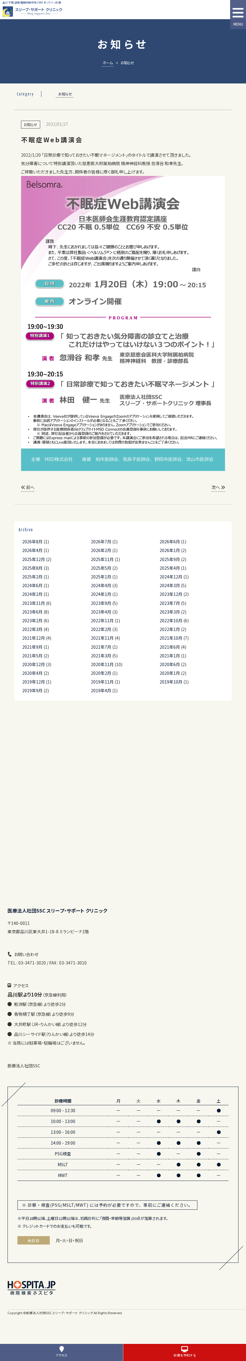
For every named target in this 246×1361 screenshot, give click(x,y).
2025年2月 (32, 577)
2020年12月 (33, 664)
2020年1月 (170, 673)
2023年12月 (171, 594)
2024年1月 (101, 594)
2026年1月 (170, 550)
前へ (29, 487)
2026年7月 (101, 542)
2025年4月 (170, 568)
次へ (216, 487)
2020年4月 (32, 673)
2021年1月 (170, 656)
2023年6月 (32, 612)
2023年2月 (32, 620)
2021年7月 (101, 647)
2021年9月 (32, 647)
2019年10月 (171, 682)
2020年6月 (170, 664)
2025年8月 (32, 568)
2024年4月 (101, 585)
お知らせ (65, 93)
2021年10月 (171, 638)
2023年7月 (170, 603)
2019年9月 (32, 690)
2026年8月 (32, 542)
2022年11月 (102, 620)
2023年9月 (101, 603)
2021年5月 (32, 656)
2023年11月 (33, 603)
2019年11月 (102, 682)
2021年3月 (101, 656)
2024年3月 (170, 585)
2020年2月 (101, 673)
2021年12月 (33, 638)
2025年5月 (101, 568)
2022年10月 (171, 620)
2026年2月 (101, 550)
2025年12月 (33, 559)
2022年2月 (101, 629)
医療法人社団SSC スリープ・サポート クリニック (59, 1313)
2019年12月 (33, 682)
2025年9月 (170, 559)
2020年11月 (102, 664)
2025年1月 (101, 577)
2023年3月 (170, 612)
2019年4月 (101, 690)
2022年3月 (32, 629)
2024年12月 (171, 577)
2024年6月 (32, 585)
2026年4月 (32, 550)
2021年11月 (102, 638)
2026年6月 (170, 542)
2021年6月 (170, 647)
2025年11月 (102, 559)
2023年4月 (101, 612)
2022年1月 (170, 629)
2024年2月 (32, 594)
